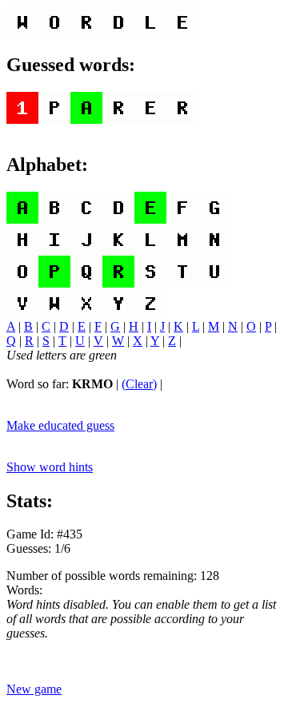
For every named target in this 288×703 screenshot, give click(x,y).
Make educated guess (60, 425)
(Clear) (139, 384)
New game (34, 689)
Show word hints (49, 467)
